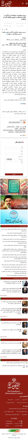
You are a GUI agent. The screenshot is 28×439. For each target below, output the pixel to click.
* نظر (22, 161)
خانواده (16, 128)
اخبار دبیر (17, 399)
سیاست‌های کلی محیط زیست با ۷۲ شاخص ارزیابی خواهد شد (14, 239)
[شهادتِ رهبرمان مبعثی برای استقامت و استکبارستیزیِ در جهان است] (25, 304)
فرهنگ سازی (22, 128)
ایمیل (22, 151)
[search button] (23, 3)
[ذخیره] (5, 25)
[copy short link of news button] (24, 122)
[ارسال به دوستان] (7, 25)
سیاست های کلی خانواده (20, 130)
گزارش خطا (22, 135)
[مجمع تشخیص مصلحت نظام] (6, 3)
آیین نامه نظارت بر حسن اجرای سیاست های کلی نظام (13, 366)
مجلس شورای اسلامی (8, 411)
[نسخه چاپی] (9, 25)
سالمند (17, 126)
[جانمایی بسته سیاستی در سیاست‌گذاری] (25, 345)
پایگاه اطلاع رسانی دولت (21, 411)
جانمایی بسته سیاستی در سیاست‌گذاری (10, 343)
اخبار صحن (10, 399)
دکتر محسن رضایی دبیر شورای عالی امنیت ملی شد (16, 275)
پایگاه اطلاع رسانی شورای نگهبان (12, 414)
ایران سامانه (10, 437)
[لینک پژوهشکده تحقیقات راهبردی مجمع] (14, 217)
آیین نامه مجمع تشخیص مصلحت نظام (16, 363)
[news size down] (2, 29)
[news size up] (6, 29)
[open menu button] (27, 3)
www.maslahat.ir (9, 421)
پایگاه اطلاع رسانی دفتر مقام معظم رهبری (18, 408)
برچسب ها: (22, 126)
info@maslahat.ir (9, 423)
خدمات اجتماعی (10, 126)
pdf (21, 103)
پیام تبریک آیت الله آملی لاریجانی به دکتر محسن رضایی (15, 269)
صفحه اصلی (22, 23)
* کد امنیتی (21, 156)
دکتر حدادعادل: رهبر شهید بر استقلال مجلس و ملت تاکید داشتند (14, 264)
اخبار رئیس (24, 399)
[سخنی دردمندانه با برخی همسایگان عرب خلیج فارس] (25, 325)
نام (22, 146)
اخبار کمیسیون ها (10, 402)
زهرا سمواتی (11, 132)
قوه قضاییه (24, 414)
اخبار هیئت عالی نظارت (22, 402)
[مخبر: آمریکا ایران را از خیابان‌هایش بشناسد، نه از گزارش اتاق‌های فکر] (25, 283)
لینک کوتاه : (22, 120)
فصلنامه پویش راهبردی (20, 132)
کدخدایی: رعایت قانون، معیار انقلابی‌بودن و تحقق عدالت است (14, 267)
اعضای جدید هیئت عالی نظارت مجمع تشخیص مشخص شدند (14, 254)
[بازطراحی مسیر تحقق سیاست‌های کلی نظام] (25, 332)
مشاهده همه (3, 295)
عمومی (17, 23)
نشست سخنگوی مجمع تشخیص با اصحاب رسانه (16, 233)
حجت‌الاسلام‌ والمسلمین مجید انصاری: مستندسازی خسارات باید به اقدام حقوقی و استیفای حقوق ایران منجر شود (11, 290)
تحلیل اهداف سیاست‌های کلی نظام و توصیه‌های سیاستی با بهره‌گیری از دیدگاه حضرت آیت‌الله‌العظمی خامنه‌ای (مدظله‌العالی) (11, 351)
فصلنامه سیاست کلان (8, 130)
